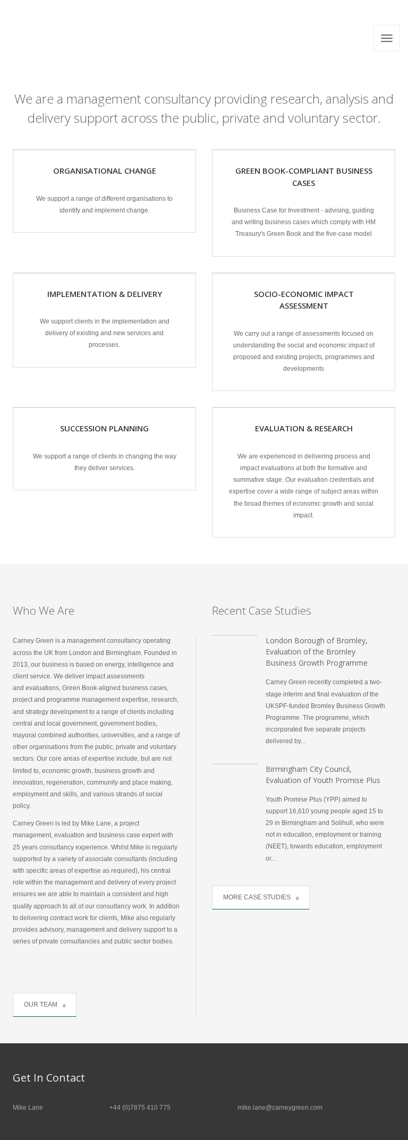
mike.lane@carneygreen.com (279, 1107)
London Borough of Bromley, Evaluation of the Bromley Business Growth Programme (317, 651)
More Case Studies (257, 897)
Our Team (40, 1004)
